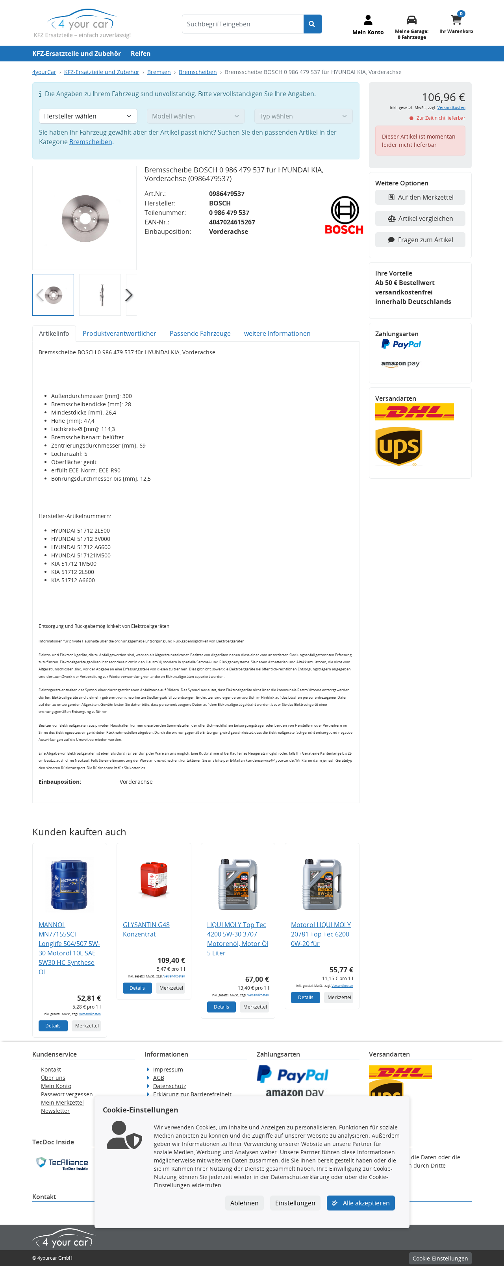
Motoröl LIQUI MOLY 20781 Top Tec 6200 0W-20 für (321, 934)
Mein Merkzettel (62, 1102)
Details (53, 1025)
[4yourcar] (82, 23)
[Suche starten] (313, 24)
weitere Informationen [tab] (277, 333)
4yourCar (44, 72)
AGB (158, 1077)
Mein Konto (56, 1086)
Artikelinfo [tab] (54, 333)
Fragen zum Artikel (425, 239)
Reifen (141, 53)
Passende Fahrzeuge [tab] (200, 333)
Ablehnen (244, 1203)
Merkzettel (87, 1025)
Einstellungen (295, 1203)
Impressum (168, 1069)
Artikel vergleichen (425, 218)
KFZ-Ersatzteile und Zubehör (76, 53)
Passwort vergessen (67, 1094)
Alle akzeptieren (365, 1203)
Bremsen (159, 72)
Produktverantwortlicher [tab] (119, 333)
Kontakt (51, 1069)
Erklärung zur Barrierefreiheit (192, 1094)
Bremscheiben (198, 72)
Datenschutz (169, 1086)
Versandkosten (90, 1014)
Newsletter (55, 1110)
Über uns (53, 1077)
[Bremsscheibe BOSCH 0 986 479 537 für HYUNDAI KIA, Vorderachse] (84, 218)
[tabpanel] (196, 572)
